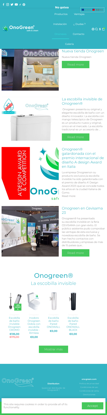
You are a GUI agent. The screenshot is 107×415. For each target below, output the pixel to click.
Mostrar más (53, 349)
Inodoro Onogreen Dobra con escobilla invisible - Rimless (34, 325)
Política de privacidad (89, 383)
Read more (75, 64)
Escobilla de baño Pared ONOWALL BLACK (73, 323)
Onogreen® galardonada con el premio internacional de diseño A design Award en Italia (83, 158)
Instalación (60, 24)
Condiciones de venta (89, 391)
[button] (92, 9)
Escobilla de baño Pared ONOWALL (53, 322)
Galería (69, 44)
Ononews (60, 34)
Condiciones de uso (89, 387)
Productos (60, 14)
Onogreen (14, 314)
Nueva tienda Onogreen (83, 51)
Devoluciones (89, 394)
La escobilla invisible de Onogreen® (82, 101)
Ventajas (79, 14)
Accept (92, 406)
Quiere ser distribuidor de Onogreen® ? (53, 389)
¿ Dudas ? (79, 24)
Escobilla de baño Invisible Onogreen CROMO (14, 323)
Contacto (78, 34)
